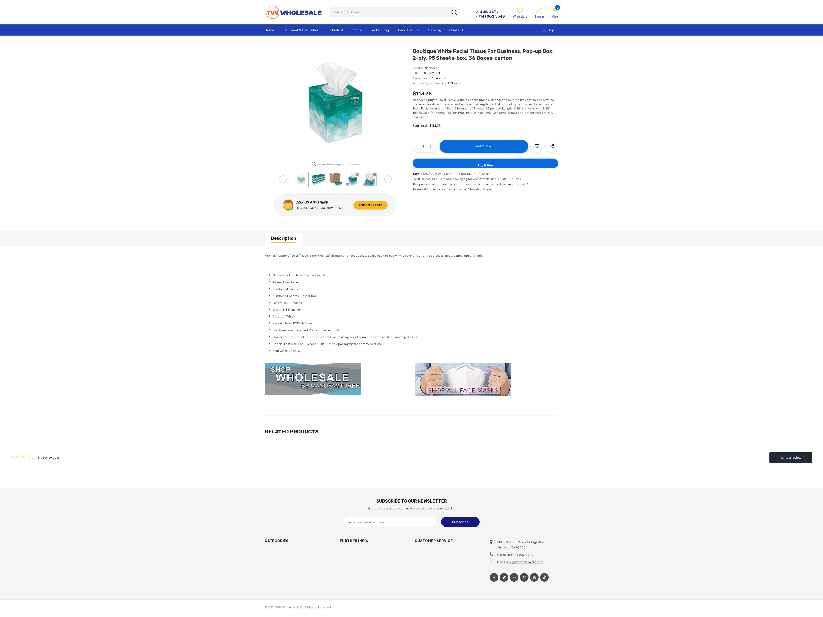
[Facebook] (494, 577)
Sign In (539, 16)
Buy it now (485, 165)
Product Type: (423, 83)
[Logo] (293, 12)
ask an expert (370, 205)
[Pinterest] (524, 577)
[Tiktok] (544, 577)
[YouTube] (534, 577)
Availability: (421, 78)
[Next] (388, 179)
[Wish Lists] (536, 146)
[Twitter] (504, 577)
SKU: (416, 73)
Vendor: (418, 68)
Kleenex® (431, 68)
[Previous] (283, 179)
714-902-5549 (332, 208)
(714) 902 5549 (490, 16)
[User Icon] (539, 10)
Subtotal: (420, 125)
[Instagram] (514, 577)
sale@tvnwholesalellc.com (524, 562)
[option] (335, 102)
